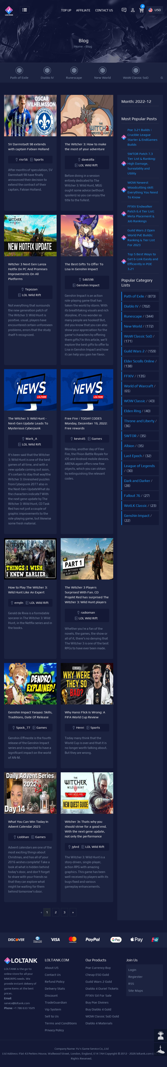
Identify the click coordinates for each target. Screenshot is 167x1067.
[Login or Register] (133, 10)
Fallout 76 (132, 495)
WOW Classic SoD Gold (102, 1016)
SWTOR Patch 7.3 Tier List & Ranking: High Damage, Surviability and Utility (141, 163)
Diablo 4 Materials (99, 1023)
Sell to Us (52, 1016)
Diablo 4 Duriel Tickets (102, 988)
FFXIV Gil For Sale (99, 995)
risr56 (23, 159)
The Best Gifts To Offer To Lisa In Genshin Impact (84, 266)
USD (158, 10)
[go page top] (160, 1050)
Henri (80, 727)
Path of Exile (19, 78)
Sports (39, 159)
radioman (88, 612)
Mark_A (31, 439)
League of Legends (139, 466)
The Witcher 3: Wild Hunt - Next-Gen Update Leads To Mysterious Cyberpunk (28, 423)
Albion (129, 446)
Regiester (135, 977)
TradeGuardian (56, 1002)
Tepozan (31, 289)
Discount (51, 995)
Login (132, 970)
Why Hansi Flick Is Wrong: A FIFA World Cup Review (85, 714)
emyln (18, 603)
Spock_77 (23, 727)
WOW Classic (134, 401)
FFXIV (129, 376)
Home (78, 46)
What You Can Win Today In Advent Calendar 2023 (28, 824)
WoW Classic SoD (135, 78)
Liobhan (23, 837)
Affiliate (83, 10)
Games (97, 439)
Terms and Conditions (61, 1023)
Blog (89, 46)
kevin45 (79, 439)
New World (102, 78)
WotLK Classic (135, 505)
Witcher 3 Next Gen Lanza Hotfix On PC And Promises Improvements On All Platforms (27, 271)
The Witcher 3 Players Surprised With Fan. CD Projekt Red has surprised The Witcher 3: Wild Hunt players (87, 594)
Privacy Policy (54, 1030)
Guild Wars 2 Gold (99, 982)
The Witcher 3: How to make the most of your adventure (85, 146)
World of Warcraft (138, 386)
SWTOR (130, 436)
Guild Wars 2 (134, 351)
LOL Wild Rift (88, 165)
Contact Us (104, 10)
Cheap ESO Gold (97, 975)
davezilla (88, 159)
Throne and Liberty (139, 421)
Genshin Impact (88, 285)
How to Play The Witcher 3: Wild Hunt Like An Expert (27, 589)
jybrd (75, 847)
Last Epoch (133, 456)
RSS (131, 984)
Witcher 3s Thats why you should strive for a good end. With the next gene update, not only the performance (86, 829)
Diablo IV (47, 78)
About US (51, 968)
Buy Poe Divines (97, 1002)
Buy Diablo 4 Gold (98, 1009)
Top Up (66, 10)
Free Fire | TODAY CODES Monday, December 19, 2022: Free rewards (86, 423)
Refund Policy (54, 982)
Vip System (53, 1009)
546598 (87, 279)
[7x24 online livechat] (160, 1036)
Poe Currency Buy (98, 968)
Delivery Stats (55, 988)
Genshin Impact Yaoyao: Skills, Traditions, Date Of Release (30, 714)
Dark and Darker (137, 481)
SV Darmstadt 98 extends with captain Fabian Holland (28, 146)
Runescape (74, 78)
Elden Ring (132, 411)
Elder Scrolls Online (139, 361)
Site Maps (135, 991)
